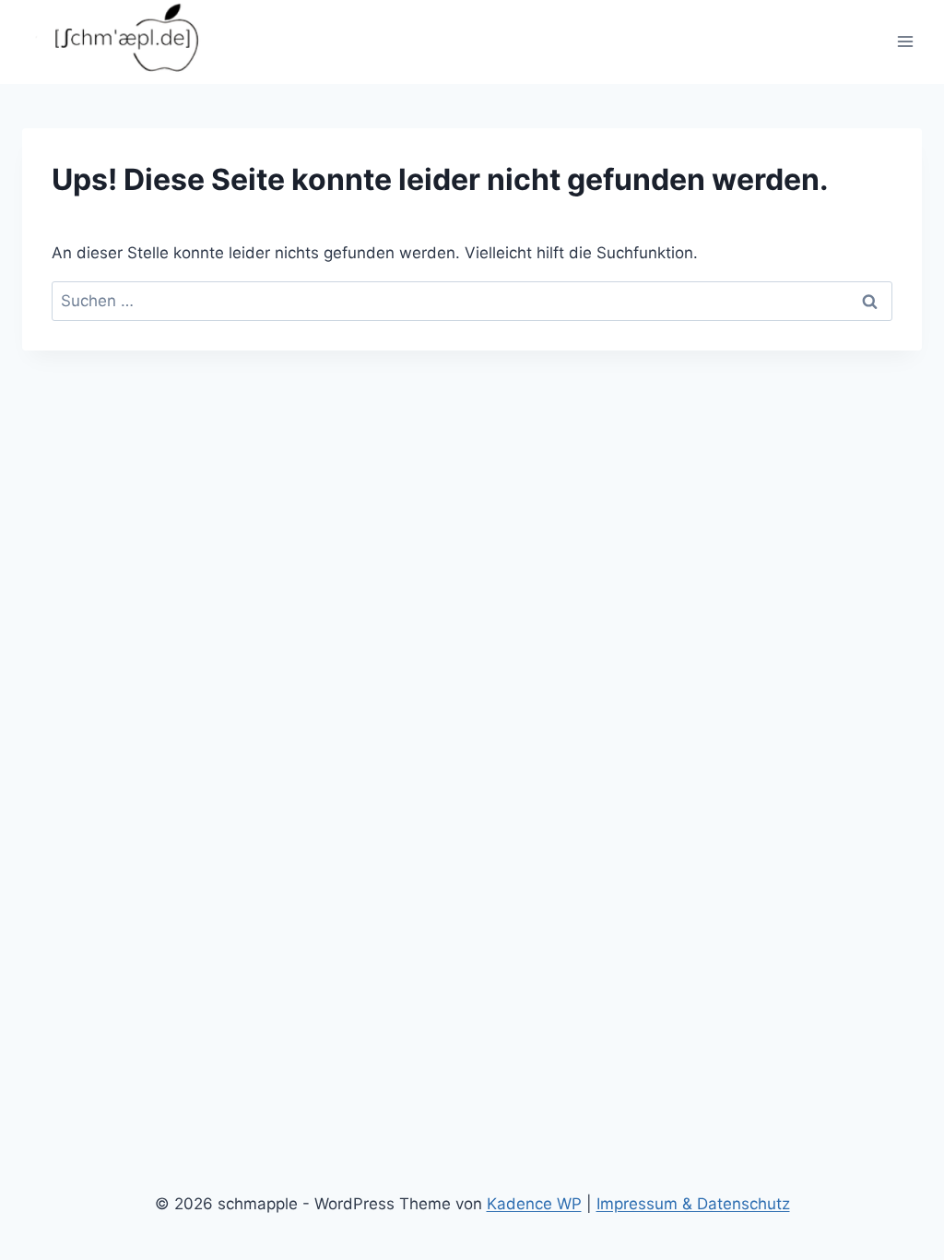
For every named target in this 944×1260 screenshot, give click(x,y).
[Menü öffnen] (905, 42)
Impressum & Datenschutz (693, 1204)
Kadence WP (534, 1204)
